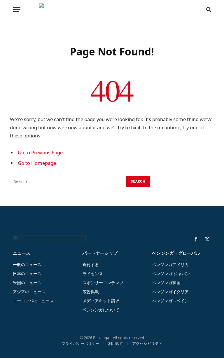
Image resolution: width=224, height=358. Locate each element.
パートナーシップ (100, 253)
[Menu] (16, 9)
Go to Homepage (37, 163)
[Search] (208, 9)
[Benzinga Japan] (112, 9)
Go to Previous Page (40, 152)
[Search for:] (68, 181)
